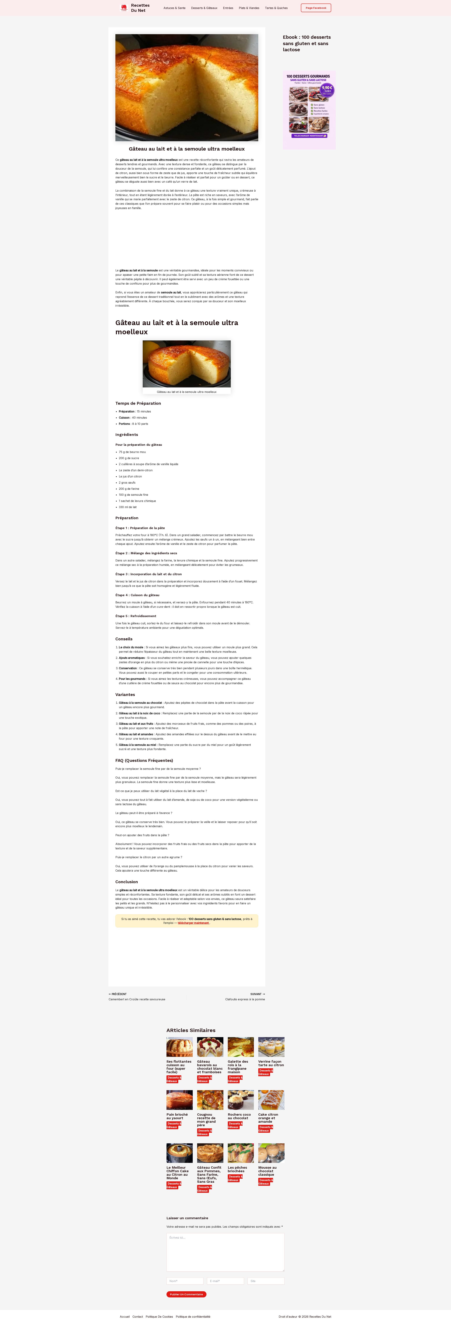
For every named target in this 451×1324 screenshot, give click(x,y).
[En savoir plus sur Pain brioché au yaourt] (179, 1100)
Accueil (125, 1316)
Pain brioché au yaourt (177, 1116)
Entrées (228, 8)
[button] (316, 8)
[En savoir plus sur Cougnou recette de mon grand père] (210, 1100)
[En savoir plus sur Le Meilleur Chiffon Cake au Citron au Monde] (179, 1153)
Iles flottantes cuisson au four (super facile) (178, 1066)
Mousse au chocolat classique (267, 1171)
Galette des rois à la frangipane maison (238, 1066)
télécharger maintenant (193, 923)
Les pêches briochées (237, 1169)
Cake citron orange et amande (268, 1118)
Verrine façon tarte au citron (271, 1063)
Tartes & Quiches (276, 8)
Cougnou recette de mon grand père (206, 1119)
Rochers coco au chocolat (239, 1116)
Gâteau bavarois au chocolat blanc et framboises (210, 1066)
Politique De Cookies (159, 1316)
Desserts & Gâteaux (204, 8)
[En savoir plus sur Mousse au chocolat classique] (271, 1153)
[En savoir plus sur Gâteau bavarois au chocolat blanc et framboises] (210, 1046)
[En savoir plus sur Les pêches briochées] (241, 1153)
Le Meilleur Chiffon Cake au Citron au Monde (177, 1172)
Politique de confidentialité (193, 1316)
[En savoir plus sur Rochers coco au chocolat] (241, 1100)
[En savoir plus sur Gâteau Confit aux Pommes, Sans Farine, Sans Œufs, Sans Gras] (210, 1153)
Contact (137, 1316)
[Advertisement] (186, 239)
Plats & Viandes (249, 8)
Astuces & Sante (174, 8)
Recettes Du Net (140, 8)
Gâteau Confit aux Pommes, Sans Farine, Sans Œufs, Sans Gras (209, 1174)
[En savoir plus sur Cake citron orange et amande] (271, 1100)
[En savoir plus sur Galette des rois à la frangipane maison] (241, 1046)
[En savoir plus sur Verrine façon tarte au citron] (271, 1046)
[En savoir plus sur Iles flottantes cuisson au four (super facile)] (179, 1046)
